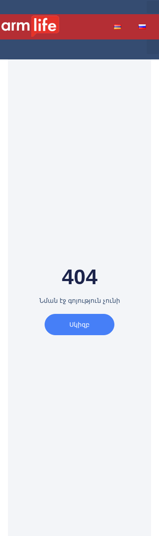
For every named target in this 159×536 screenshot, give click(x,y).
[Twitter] (106, 7)
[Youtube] (120, 7)
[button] (153, 7)
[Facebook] (92, 7)
